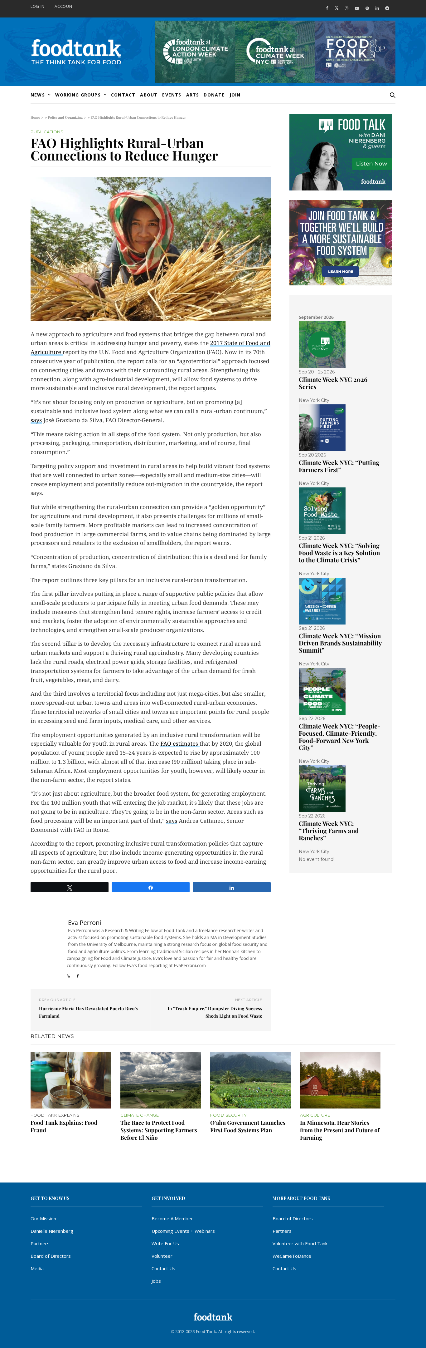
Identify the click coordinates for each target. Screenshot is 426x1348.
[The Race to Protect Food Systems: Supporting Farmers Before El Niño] (160, 1080)
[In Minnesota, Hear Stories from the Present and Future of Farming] (340, 1080)
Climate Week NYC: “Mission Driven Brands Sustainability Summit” (340, 643)
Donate (214, 95)
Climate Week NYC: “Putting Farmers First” (339, 466)
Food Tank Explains (55, 1115)
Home (35, 117)
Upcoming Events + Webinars (183, 1231)
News (38, 95)
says (36, 420)
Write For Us (165, 1243)
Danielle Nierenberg (52, 1231)
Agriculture (315, 1115)
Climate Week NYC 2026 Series (333, 383)
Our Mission (43, 1218)
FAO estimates (180, 744)
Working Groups (78, 95)
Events (171, 95)
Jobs (156, 1281)
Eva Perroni (84, 922)
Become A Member (172, 1218)
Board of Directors (51, 1256)
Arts (192, 95)
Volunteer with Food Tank (300, 1243)
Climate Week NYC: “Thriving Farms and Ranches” (329, 830)
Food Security (228, 1115)
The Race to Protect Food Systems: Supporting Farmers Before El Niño (158, 1130)
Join (235, 95)
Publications (47, 132)
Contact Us (163, 1268)
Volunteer (162, 1256)
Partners (40, 1243)
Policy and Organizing (65, 117)
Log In (38, 6)
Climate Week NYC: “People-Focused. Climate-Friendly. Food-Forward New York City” (339, 737)
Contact (123, 95)
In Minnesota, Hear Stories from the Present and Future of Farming (340, 1130)
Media (37, 1268)
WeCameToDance (292, 1256)
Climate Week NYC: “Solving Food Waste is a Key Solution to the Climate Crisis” (339, 552)
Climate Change (139, 1115)
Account (65, 6)
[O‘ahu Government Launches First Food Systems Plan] (250, 1080)
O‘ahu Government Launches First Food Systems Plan (247, 1126)
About (148, 95)
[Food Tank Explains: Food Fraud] (71, 1080)
